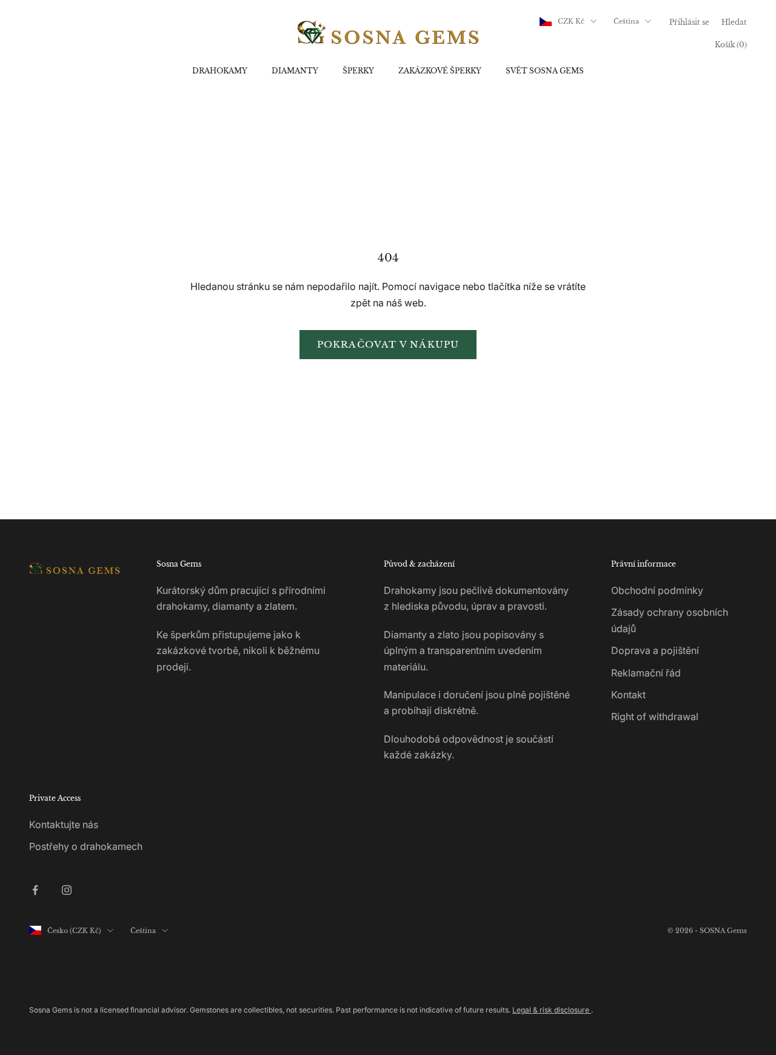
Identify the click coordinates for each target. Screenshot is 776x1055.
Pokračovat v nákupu (388, 344)
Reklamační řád (646, 673)
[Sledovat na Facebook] (35, 890)
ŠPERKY (358, 70)
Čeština (626, 21)
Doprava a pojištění (655, 650)
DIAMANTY (295, 70)
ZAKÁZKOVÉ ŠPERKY (439, 70)
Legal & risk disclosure (551, 1009)
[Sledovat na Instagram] (67, 890)
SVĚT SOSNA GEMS (545, 70)
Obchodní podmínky (657, 590)
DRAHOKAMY (219, 70)
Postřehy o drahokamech (85, 846)
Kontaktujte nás (63, 824)
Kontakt (628, 695)
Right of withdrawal (654, 716)
